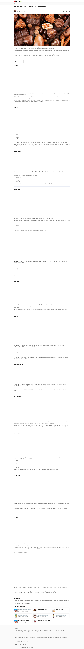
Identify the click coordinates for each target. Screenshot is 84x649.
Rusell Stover (16, 384)
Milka (47, 304)
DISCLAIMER (24, 644)
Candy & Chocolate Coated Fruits (43, 620)
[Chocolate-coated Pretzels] (16, 621)
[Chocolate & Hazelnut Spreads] (35, 616)
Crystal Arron (19, 10)
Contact (26, 633)
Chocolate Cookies (59, 609)
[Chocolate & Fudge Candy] (35, 610)
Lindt (15, 93)
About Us (16, 633)
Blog (58, 1)
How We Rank (21, 633)
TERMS (20, 644)
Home (55, 1)
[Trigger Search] (68, 1)
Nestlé (15, 457)
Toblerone (16, 421)
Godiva (21, 216)
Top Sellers (17, 628)
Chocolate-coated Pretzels (23, 620)
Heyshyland (24, 171)
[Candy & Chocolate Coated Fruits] (35, 621)
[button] (62, 11)
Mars (15, 131)
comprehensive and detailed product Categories (23, 631)
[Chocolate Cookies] (53, 610)
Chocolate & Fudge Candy (42, 609)
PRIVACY (16, 644)
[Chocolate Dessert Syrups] (53, 616)
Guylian (15, 503)
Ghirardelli (16, 587)
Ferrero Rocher (16, 261)
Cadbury (15, 345)
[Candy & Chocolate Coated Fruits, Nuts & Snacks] (16, 610)
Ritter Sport (31, 543)
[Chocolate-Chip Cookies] (16, 616)
